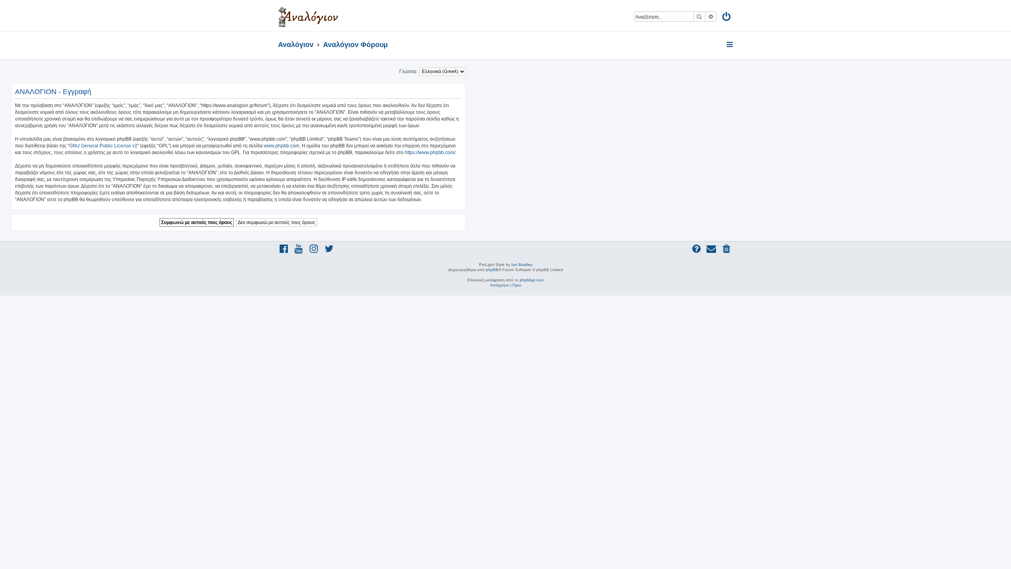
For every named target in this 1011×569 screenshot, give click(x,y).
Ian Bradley (521, 264)
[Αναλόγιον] (308, 16)
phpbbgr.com (531, 280)
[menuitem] (727, 18)
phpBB (492, 270)
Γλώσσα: (408, 71)
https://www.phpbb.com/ (430, 152)
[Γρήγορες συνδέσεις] (730, 45)
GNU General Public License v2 (103, 146)
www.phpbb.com (281, 146)
